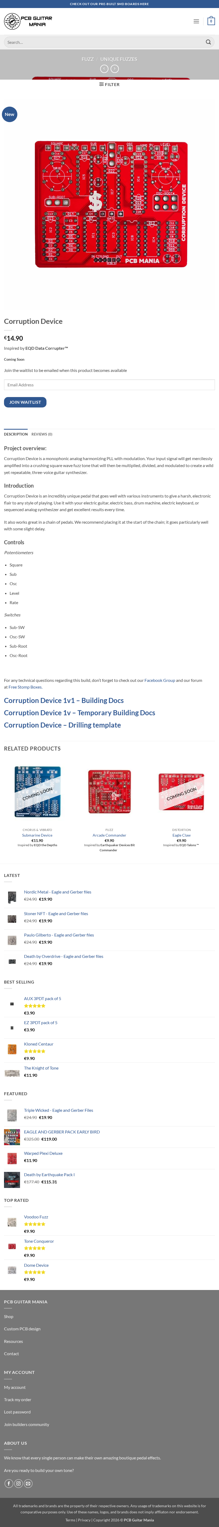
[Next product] (104, 69)
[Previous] (4, 810)
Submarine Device (37, 835)
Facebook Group (159, 680)
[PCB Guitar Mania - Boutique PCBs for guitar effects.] (28, 21)
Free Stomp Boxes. (25, 686)
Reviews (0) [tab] (42, 434)
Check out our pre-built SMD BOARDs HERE (109, 4)
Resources (13, 1341)
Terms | (71, 1520)
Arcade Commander (109, 835)
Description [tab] (16, 434)
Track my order (17, 1399)
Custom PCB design (22, 1328)
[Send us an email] (28, 1483)
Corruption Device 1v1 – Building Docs (64, 700)
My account (15, 1387)
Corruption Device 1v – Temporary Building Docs (79, 713)
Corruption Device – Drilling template (62, 725)
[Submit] (208, 42)
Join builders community (26, 1424)
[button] (196, 21)
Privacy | (85, 1520)
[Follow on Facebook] (9, 1483)
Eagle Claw (182, 835)
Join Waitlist (25, 402)
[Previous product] (115, 69)
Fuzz (88, 59)
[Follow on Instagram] (18, 1483)
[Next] (215, 810)
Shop (8, 1316)
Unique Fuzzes (118, 59)
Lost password (17, 1411)
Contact (11, 1353)
